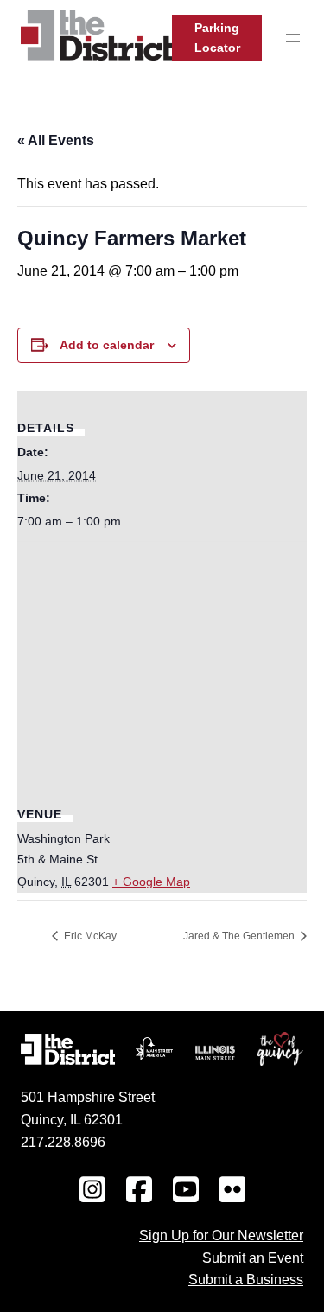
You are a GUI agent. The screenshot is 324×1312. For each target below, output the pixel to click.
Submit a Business (245, 1279)
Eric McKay (89, 936)
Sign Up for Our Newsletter (221, 1235)
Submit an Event (252, 1257)
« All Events (55, 140)
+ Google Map (151, 881)
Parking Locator (217, 37)
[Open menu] (293, 38)
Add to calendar (107, 345)
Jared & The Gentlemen (240, 936)
